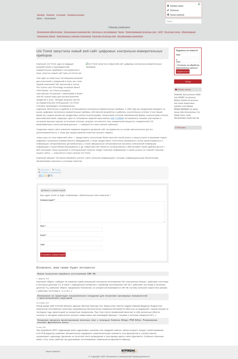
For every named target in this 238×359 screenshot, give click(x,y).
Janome (180, 103)
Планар (177, 115)
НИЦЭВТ (181, 97)
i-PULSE (188, 115)
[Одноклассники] (46, 175)
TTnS (198, 112)
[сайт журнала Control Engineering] (147, 351)
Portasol (177, 112)
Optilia (189, 118)
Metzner (177, 100)
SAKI (197, 118)
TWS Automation (180, 118)
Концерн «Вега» (189, 103)
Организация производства (77, 32)
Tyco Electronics (190, 97)
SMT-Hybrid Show (190, 112)
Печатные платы (172, 32)
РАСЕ (194, 118)
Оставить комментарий (51, 172)
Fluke (176, 97)
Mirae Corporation (189, 94)
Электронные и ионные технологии (74, 36)
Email (43, 235)
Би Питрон (194, 100)
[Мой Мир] (49, 175)
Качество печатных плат (104, 36)
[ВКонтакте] (40, 175)
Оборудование (189, 32)
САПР (160, 32)
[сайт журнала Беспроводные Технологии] (129, 351)
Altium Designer (181, 108)
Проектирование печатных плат (141, 32)
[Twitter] (43, 175)
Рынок (121, 32)
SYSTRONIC (177, 106)
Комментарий (47, 200)
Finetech (189, 106)
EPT (191, 109)
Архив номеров (177, 15)
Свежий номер (176, 6)
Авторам (40, 15)
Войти (39, 18)
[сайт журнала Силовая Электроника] (70, 351)
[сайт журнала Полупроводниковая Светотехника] (108, 351)
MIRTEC (195, 109)
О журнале (61, 15)
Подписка (174, 10)
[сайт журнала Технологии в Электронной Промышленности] (87, 351)
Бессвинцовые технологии (130, 36)
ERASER (198, 94)
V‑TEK (184, 106)
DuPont (182, 115)
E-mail (178, 61)
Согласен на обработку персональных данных (187, 66)
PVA (189, 100)
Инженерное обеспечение (49, 32)
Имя (178, 55)
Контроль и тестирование (104, 32)
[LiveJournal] (51, 175)
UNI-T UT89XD (117, 118)
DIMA (182, 112)
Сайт (42, 244)
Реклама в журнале (75, 15)
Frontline (184, 100)
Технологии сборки (46, 36)
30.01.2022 (45, 169)
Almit (176, 103)
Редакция (50, 15)
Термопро (178, 94)
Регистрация (50, 18)
